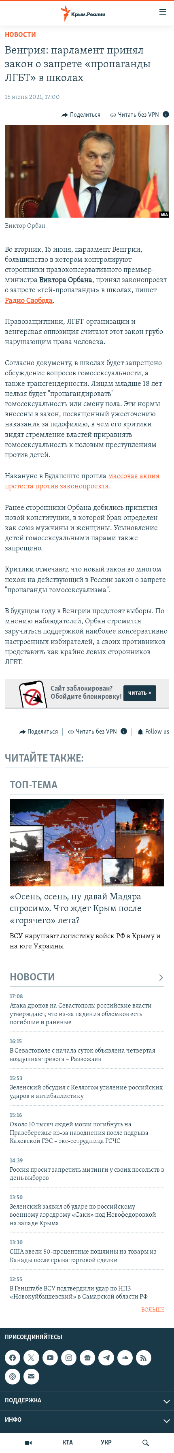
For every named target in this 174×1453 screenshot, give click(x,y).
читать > (139, 693)
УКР (106, 1443)
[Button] (81, 115)
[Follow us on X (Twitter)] (31, 1357)
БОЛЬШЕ (152, 1310)
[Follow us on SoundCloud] (125, 1357)
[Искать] (146, 1443)
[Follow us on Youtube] (50, 1357)
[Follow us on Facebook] (12, 1357)
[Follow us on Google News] (87, 1357)
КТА (67, 1443)
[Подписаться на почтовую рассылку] (31, 1377)
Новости (20, 35)
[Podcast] (12, 1377)
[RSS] (143, 1357)
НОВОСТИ (32, 977)
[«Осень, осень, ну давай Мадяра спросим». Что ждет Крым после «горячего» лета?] (87, 842)
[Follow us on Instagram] (68, 1357)
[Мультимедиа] (28, 1443)
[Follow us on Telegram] (106, 1357)
